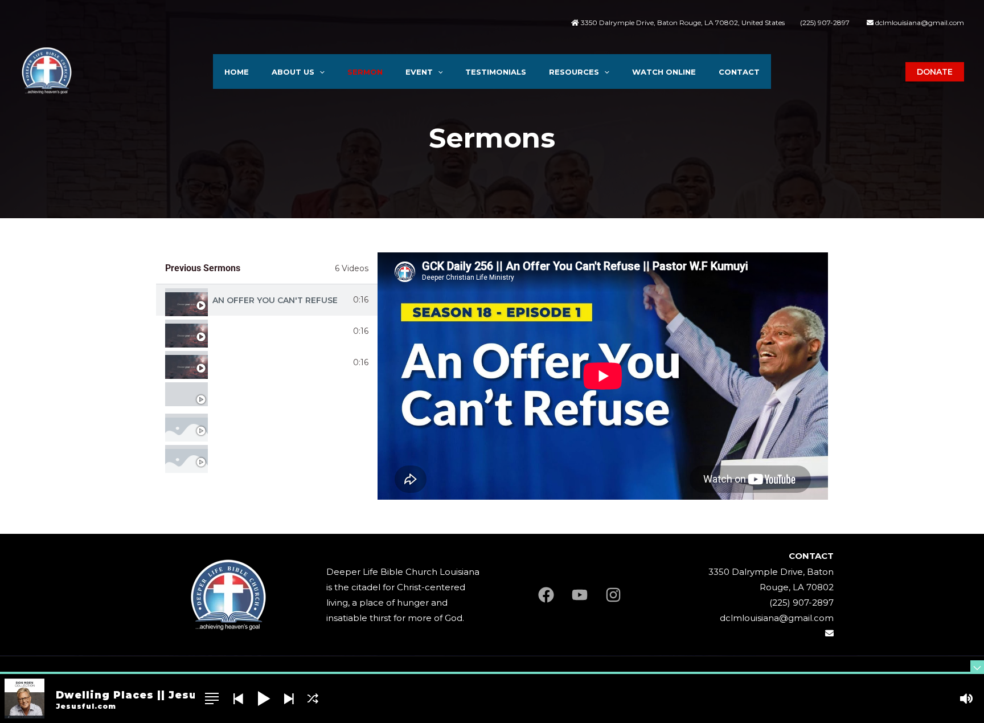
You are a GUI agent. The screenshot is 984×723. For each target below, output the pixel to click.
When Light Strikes (258, 363)
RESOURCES (574, 71)
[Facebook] (546, 595)
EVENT (419, 71)
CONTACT (739, 71)
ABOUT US (293, 71)
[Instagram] (613, 595)
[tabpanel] (603, 376)
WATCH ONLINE (664, 71)
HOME (236, 71)
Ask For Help (242, 426)
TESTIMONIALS (495, 71)
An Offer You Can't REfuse (275, 300)
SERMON (365, 71)
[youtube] (580, 595)
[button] (319, 71)
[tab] (267, 300)
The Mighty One (248, 394)
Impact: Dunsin (246, 332)
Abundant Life (246, 457)
